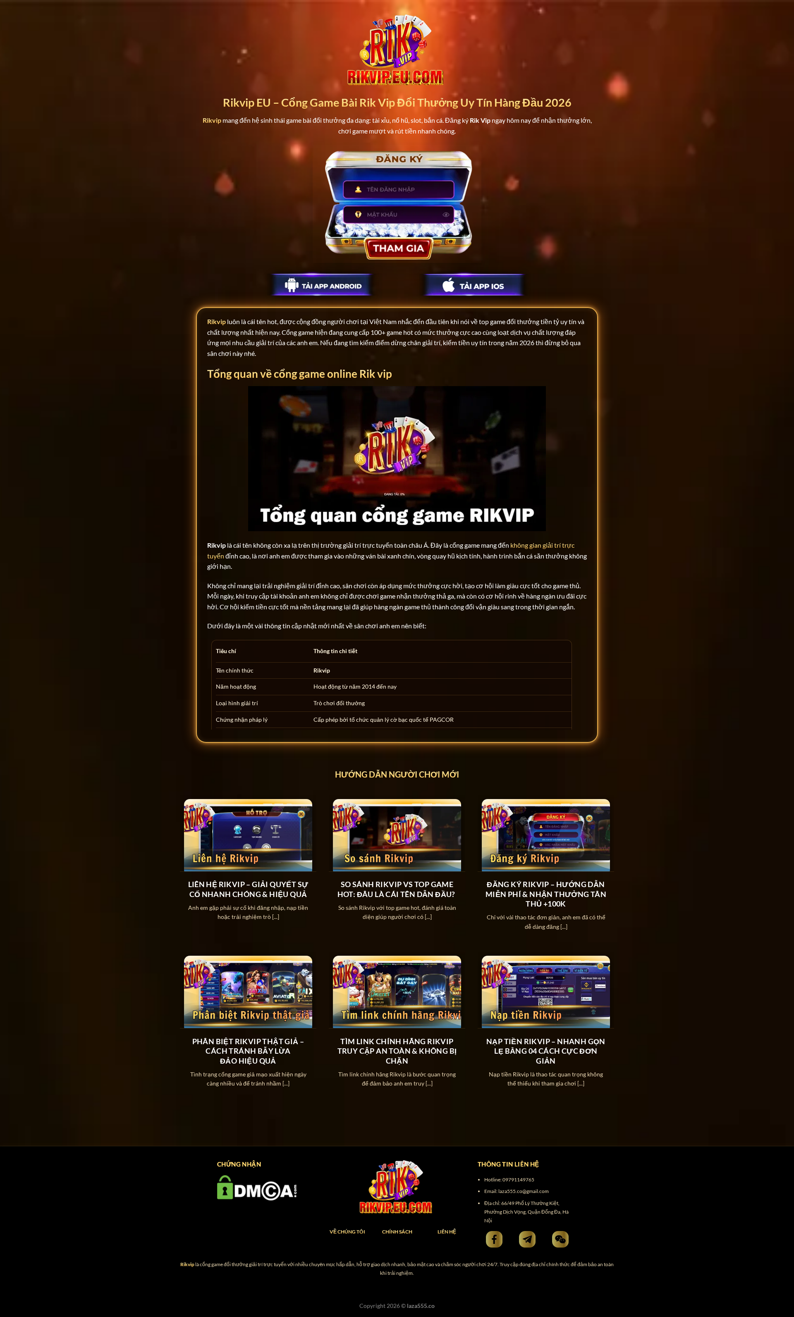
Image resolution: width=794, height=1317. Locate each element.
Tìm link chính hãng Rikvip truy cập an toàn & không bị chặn (397, 1051)
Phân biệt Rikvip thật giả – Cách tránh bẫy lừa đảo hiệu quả (248, 1051)
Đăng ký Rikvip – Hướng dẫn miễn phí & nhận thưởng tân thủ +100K (545, 894)
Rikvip (216, 321)
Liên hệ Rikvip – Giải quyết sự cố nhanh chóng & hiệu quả (248, 889)
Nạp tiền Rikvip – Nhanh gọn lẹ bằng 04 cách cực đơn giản (545, 1051)
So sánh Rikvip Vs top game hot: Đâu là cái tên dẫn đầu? (397, 889)
